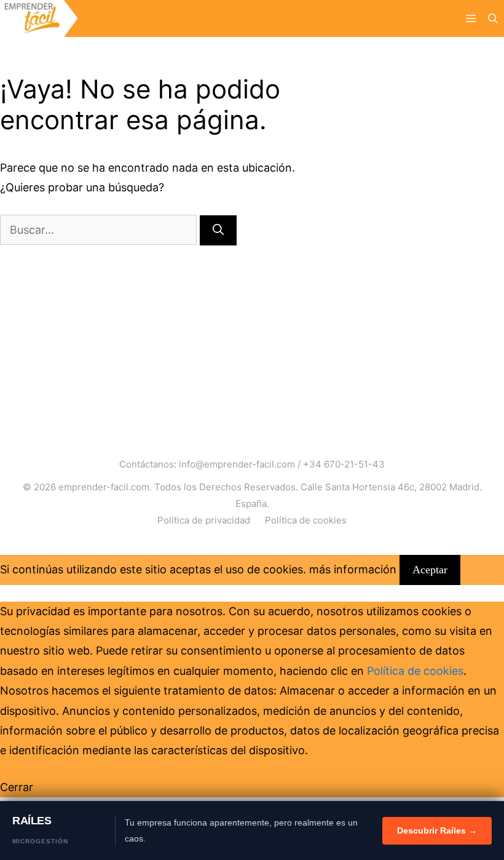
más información (352, 569)
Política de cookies (306, 520)
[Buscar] (218, 230)
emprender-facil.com (103, 487)
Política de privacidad (203, 520)
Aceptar (429, 569)
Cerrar (16, 787)
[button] (493, 18)
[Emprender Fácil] (39, 18)
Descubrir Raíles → (437, 830)
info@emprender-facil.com (237, 464)
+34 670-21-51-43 (344, 464)
